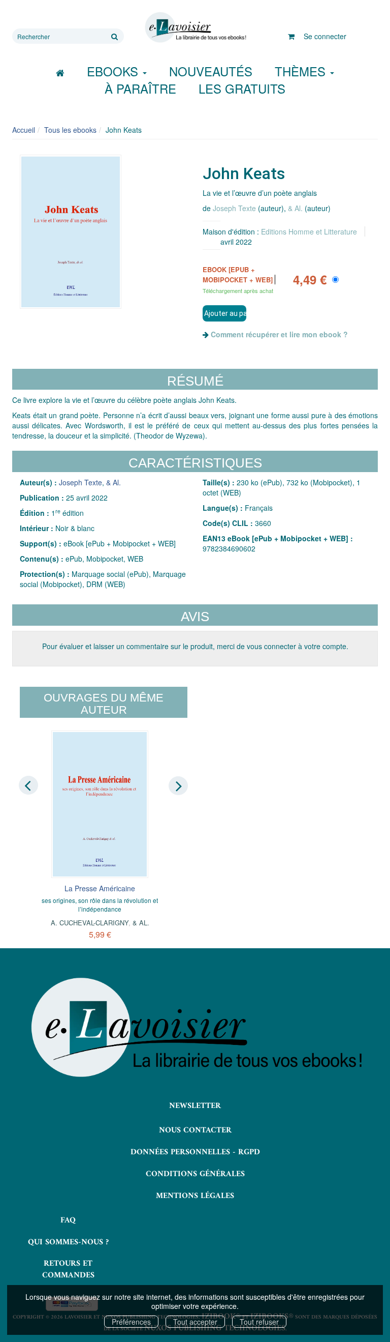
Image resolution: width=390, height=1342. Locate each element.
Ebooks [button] (114, 71)
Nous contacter (195, 1130)
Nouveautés (210, 71)
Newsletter (195, 1106)
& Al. (295, 208)
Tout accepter (195, 1322)
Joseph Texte (234, 208)
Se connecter (325, 36)
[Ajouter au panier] (224, 313)
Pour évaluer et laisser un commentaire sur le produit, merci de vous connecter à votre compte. (195, 646)
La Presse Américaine (99, 888)
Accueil (23, 130)
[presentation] (28, 785)
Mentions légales (195, 1196)
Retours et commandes (68, 1269)
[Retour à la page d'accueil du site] (195, 27)
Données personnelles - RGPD (195, 1152)
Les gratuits (242, 88)
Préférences (131, 1322)
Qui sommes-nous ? (68, 1242)
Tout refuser (259, 1322)
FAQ (68, 1220)
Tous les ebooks (70, 130)
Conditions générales (195, 1174)
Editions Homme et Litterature (309, 231)
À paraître (140, 88)
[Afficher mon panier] (291, 36)
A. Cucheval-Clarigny (89, 922)
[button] (70, 232)
